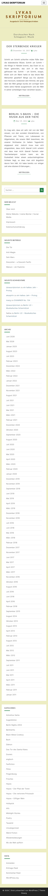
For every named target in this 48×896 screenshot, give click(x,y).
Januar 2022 (11, 381)
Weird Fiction (11, 833)
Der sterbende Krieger (24, 46)
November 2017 (13, 552)
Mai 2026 (10, 341)
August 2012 (11, 641)
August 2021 (11, 395)
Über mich (10, 209)
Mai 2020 (10, 454)
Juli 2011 (9, 665)
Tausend (9, 823)
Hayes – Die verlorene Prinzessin (20, 793)
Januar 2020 (11, 474)
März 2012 (10, 655)
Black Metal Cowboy (15, 735)
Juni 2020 (10, 449)
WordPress (33, 890)
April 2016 (10, 601)
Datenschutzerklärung (15, 227)
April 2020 (10, 459)
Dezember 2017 (12, 547)
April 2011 (10, 680)
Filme (8, 769)
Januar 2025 (11, 346)
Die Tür (9, 247)
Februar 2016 (11, 606)
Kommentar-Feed (13, 873)
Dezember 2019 (13, 479)
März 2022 (10, 371)
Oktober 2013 (12, 621)
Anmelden (10, 863)
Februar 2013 (11, 636)
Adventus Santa (12, 715)
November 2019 (13, 484)
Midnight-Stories (13, 813)
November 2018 (13, 518)
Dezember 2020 (13, 425)
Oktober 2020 (12, 430)
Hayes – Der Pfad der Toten (18, 789)
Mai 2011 (10, 675)
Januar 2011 (11, 695)
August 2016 (11, 587)
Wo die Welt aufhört (14, 842)
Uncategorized (12, 828)
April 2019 (10, 503)
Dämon (9, 744)
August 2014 (11, 616)
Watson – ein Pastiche (15, 267)
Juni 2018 (10, 528)
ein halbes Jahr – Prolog (27, 295)
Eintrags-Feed (12, 868)
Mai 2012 (10, 650)
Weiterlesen (25, 96)
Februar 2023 (12, 361)
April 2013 (10, 631)
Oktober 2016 (12, 582)
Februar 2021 (11, 420)
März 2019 (10, 508)
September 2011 (13, 660)
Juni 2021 (10, 405)
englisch (9, 759)
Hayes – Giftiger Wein (15, 798)
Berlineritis (10, 730)
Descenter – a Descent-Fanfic (18, 262)
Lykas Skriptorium (13, 2)
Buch (8, 739)
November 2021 (13, 390)
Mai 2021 (10, 410)
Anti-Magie (10, 252)
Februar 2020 (12, 469)
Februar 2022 (12, 376)
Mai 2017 (10, 562)
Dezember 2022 (13, 366)
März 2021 (10, 415)
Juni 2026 (10, 336)
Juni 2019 (10, 493)
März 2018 (10, 538)
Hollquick (10, 803)
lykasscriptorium (13, 287)
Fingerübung (11, 774)
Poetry (9, 818)
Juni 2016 (10, 596)
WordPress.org (12, 878)
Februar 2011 (11, 690)
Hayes (8, 784)
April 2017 (10, 567)
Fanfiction (10, 764)
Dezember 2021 (13, 386)
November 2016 (13, 577)
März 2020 (10, 464)
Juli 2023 (10, 356)
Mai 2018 (10, 533)
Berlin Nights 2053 (14, 725)
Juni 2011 (10, 670)
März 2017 (10, 572)
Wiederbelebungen (14, 838)
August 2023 (11, 351)
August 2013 (11, 626)
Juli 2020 (10, 444)
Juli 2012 (10, 645)
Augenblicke (11, 720)
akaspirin (10, 295)
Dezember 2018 (13, 513)
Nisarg (24, 893)
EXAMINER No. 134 (22, 300)
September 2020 (13, 435)
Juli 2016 (10, 592)
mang (8, 300)
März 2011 (10, 685)
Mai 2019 (10, 498)
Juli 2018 (10, 523)
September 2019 (13, 489)
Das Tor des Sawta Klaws (17, 749)
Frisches (9, 779)
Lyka (35, 51)
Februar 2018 (11, 542)
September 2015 (13, 611)
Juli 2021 (10, 400)
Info (7, 808)
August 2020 (11, 439)
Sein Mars (10, 257)
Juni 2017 (10, 557)
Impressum (10, 222)
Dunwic (9, 754)
